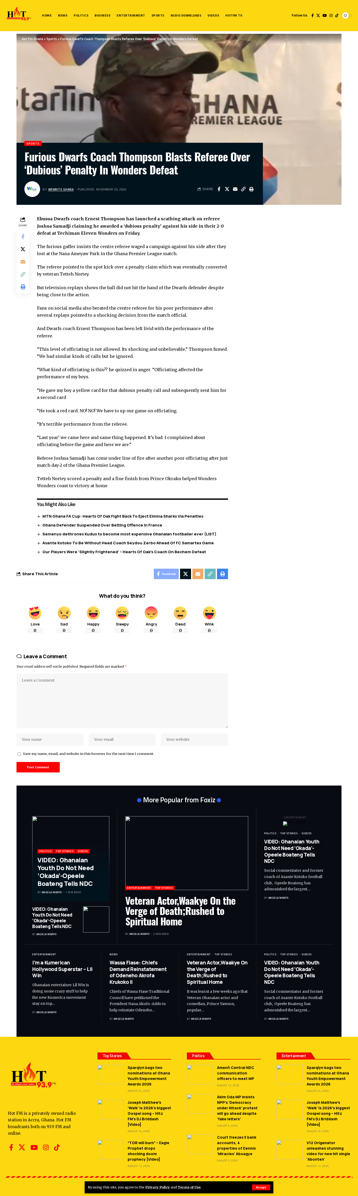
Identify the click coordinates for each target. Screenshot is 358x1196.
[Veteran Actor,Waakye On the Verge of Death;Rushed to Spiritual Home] (186, 853)
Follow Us (299, 15)
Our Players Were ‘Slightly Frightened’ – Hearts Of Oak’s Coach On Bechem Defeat (124, 552)
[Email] (235, 189)
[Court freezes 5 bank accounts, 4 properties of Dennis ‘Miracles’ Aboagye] (200, 1144)
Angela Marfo (52, 892)
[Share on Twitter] (227, 189)
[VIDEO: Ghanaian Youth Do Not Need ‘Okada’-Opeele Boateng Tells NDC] (96, 919)
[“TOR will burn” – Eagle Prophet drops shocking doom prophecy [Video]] (110, 1150)
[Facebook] (312, 15)
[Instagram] (331, 15)
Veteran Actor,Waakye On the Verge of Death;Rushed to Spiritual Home (180, 911)
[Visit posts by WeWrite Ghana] (32, 189)
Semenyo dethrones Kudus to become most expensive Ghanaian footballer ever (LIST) (129, 534)
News (114, 954)
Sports (33, 143)
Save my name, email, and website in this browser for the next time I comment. (88, 753)
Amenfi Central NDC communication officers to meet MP (235, 1073)
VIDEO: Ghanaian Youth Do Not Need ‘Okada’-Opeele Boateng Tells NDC (65, 871)
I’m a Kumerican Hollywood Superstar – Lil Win (62, 969)
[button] (261, 1187)
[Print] (251, 189)
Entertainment (139, 888)
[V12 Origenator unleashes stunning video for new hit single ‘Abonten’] (289, 1150)
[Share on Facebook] (219, 189)
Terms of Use (189, 1187)
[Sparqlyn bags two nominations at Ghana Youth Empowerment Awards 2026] (110, 1074)
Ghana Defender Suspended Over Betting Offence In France (102, 525)
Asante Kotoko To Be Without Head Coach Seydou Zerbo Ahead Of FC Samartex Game (128, 543)
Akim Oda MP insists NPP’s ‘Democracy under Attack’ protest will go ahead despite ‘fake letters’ (237, 1107)
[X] (318, 15)
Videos (83, 851)
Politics (45, 851)
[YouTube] (324, 15)
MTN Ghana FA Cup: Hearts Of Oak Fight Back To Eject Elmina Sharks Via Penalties (122, 516)
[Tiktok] (337, 15)
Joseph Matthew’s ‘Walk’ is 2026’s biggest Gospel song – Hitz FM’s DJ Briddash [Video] (149, 1113)
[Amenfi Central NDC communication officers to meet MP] (200, 1074)
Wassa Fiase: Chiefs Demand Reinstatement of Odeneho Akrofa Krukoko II (138, 972)
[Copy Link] (243, 189)
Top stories (64, 851)
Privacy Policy (157, 1187)
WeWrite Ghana (61, 189)
